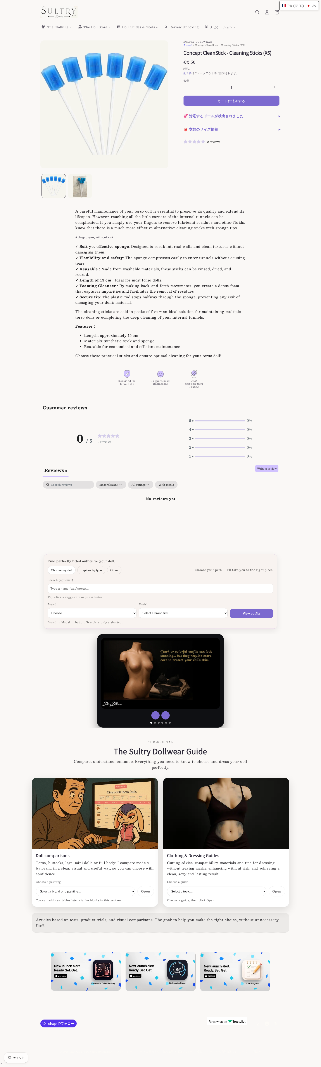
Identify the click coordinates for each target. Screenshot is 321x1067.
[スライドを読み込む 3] (159, 723)
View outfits (252, 613)
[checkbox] (166, 485)
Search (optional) (60, 580)
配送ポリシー (185, 1051)
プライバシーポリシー (129, 1051)
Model (143, 604)
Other (114, 570)
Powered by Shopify (99, 1052)
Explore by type (91, 570)
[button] (257, 12)
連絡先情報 (152, 1051)
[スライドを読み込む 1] (151, 723)
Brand (52, 604)
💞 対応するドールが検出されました (213, 116)
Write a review (267, 468)
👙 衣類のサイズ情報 (200, 129)
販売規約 (168, 1051)
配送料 (187, 73)
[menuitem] (56, 26)
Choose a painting (48, 882)
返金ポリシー (204, 1051)
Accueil (187, 45)
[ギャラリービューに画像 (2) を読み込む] (80, 186)
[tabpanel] (160, 513)
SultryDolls (77, 1052)
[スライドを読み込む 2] (155, 723)
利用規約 (256, 1051)
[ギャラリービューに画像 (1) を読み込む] (53, 186)
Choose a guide (177, 882)
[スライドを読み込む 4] (162, 723)
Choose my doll (61, 570)
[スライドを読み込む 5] (166, 723)
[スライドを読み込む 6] (170, 723)
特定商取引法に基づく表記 (231, 1051)
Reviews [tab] (55, 470)
